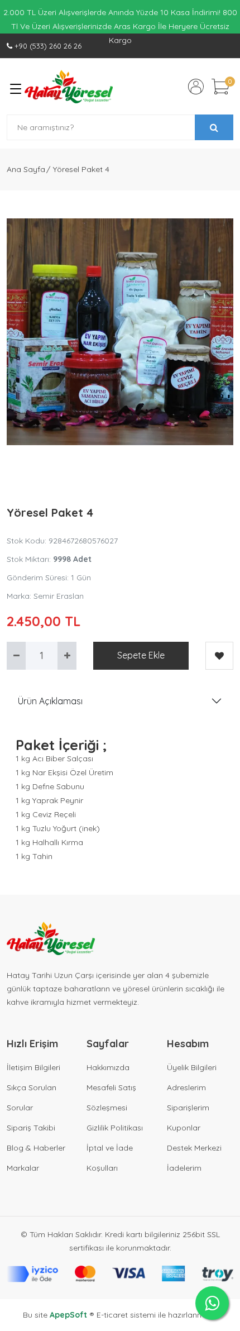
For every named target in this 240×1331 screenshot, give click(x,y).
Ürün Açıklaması (50, 701)
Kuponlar (183, 1128)
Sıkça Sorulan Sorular (31, 1097)
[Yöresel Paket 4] (120, 331)
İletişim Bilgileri (33, 1067)
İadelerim (184, 1168)
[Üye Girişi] (196, 86)
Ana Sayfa (26, 169)
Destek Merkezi (194, 1148)
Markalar (23, 1168)
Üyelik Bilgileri (192, 1067)
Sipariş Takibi (31, 1128)
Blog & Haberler (36, 1148)
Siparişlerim (188, 1108)
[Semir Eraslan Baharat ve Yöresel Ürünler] (69, 86)
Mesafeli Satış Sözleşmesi (111, 1097)
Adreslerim (186, 1087)
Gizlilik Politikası (115, 1128)
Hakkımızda (108, 1067)
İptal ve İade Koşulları (110, 1158)
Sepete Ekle (141, 655)
